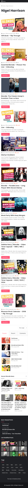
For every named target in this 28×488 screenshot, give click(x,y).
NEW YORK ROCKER (16, 359)
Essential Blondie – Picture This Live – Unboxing (13, 66)
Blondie (7, 470)
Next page (21, 327)
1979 (7, 464)
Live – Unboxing (7, 127)
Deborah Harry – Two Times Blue (17, 353)
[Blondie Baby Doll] (6, 368)
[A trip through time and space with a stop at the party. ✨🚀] (23, 443)
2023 (12, 467)
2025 (21, 467)
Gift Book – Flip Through (10, 36)
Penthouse (14, 338)
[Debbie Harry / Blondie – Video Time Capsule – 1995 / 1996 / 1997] (5, 443)
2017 (20, 464)
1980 (12, 464)
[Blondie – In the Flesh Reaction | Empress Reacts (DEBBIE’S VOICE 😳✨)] (23, 454)
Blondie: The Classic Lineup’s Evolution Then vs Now (12, 97)
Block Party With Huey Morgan (13, 215)
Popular (4, 333)
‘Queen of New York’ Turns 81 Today (6, 389)
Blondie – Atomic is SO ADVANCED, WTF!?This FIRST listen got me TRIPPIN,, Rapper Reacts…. (21, 406)
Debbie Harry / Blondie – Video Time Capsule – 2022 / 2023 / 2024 (13, 280)
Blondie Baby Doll (16, 366)
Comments (23, 333)
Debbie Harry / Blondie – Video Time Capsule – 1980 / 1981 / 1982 (13, 246)
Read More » (5, 44)
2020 (3, 467)
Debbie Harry (5, 472)
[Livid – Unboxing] (21, 383)
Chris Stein (14, 470)
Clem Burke (21, 470)
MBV (20, 472)
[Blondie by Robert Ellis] (6, 347)
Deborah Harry (13, 472)
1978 (3, 464)
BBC (3, 470)
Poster (24, 472)
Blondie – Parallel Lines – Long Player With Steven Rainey (13, 187)
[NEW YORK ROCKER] (6, 361)
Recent (13, 333)
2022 (8, 467)
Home (3, 6)
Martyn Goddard (8, 155)
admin (3, 33)
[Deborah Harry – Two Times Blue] (6, 354)
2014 (16, 464)
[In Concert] (14, 443)
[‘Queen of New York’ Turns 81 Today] (7, 383)
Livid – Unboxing (19, 388)
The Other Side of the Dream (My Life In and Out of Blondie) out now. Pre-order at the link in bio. (7, 406)
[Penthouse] (6, 340)
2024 (16, 467)
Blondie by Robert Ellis (17, 345)
